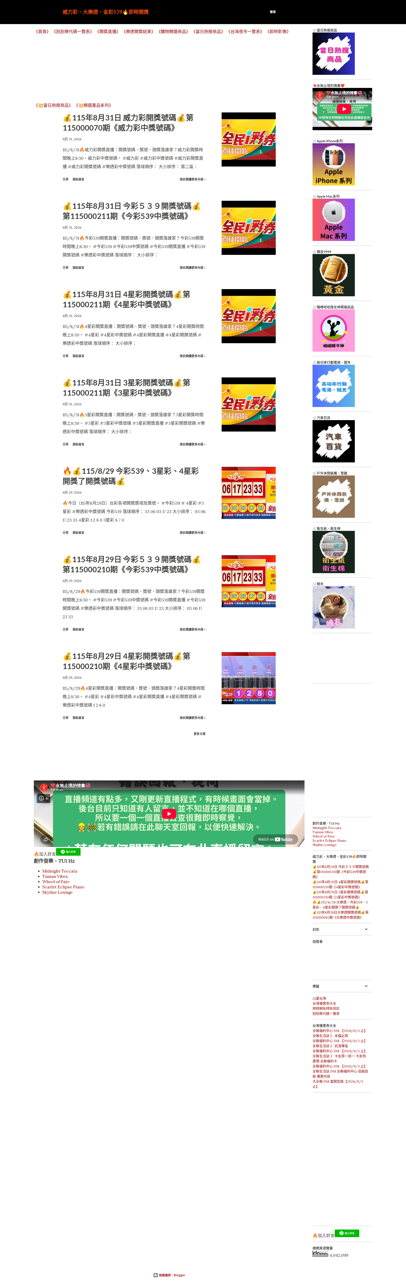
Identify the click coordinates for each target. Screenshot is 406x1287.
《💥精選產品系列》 (93, 105)
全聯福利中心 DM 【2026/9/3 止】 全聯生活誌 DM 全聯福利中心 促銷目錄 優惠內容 (340, 1071)
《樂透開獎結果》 (138, 31)
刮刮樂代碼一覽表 (326, 1013)
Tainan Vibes (55, 876)
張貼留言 (78, 179)
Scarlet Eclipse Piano (63, 886)
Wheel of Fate (56, 881)
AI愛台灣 (319, 998)
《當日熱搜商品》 (208, 31)
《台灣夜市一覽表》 (245, 31)
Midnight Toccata (59, 871)
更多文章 (200, 733)
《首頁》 (42, 31)
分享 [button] (66, 179)
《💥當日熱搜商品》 (53, 105)
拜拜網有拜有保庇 (326, 1008)
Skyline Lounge (57, 892)
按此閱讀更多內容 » (193, 179)
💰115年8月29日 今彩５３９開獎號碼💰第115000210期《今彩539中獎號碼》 (341, 872)
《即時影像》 (278, 31)
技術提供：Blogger (171, 1275)
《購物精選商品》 (173, 31)
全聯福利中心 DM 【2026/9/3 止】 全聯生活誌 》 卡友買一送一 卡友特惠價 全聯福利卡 (340, 1056)
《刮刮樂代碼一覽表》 (73, 31)
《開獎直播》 (108, 31)
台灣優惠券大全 (324, 1003)
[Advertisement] (161, 68)
